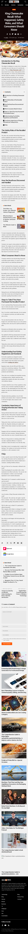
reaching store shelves (13, 362)
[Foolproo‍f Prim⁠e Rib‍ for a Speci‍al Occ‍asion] (14, 750)
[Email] (15, 34)
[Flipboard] (4, 548)
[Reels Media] (14, 2)
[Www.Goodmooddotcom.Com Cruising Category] (14, 703)
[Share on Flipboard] (13, 34)
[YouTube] (5, 925)
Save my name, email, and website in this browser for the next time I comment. (15, 639)
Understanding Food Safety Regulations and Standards (11, 116)
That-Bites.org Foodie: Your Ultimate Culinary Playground (9, 210)
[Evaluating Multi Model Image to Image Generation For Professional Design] (14, 659)
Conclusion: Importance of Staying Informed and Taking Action (13, 121)
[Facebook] (2, 925)
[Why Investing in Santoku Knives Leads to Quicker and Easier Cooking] (21, 217)
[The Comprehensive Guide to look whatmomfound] (14, 840)
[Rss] (8, 925)
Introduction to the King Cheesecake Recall (13, 96)
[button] (3, 2)
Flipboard (9, 548)
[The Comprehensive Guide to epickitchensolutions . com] (14, 862)
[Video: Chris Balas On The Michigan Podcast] (14, 818)
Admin (6, 37)
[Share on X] (10, 34)
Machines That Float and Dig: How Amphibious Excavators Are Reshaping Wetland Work (14, 784)
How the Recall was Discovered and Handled (13, 105)
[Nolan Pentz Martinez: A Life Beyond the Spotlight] (14, 796)
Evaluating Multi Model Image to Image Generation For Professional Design (14, 669)
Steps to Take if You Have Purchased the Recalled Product (13, 112)
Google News (10, 554)
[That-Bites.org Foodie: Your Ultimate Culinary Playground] (21, 210)
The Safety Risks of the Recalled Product (12, 100)
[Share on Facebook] (7, 34)
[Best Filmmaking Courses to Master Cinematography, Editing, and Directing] (14, 681)
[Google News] (4, 554)
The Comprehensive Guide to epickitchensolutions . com (11, 873)
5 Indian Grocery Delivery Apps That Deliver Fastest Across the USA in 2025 (13, 576)
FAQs (6, 125)
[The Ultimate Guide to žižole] (21, 226)
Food (14, 9)
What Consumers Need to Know (13, 108)
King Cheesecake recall (15, 70)
